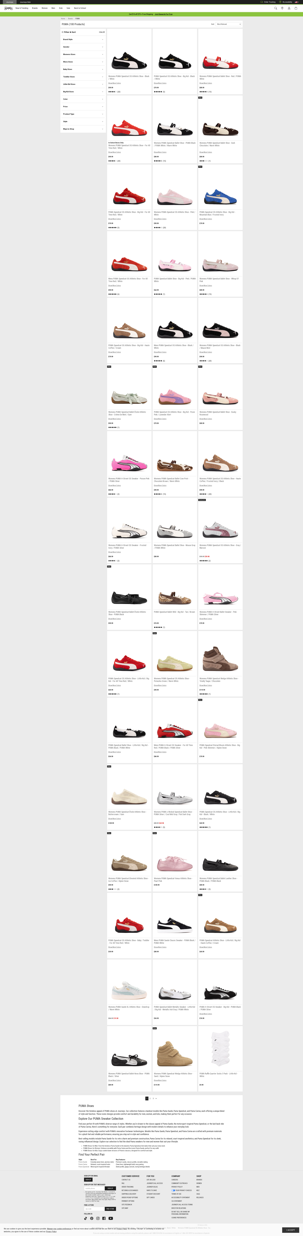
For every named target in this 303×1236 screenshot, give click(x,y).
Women (199, 1183)
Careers (175, 1180)
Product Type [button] (68, 114)
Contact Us (126, 1180)
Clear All (102, 32)
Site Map (125, 1208)
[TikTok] (86, 1218)
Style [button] (65, 121)
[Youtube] (112, 1218)
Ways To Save (152, 1190)
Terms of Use (176, 1194)
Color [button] (65, 99)
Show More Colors (114, 83)
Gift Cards (151, 1197)
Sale (198, 1194)
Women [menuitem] (45, 8)
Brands (199, 1180)
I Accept (290, 1230)
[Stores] (282, 8)
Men (197, 1187)
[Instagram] (98, 1218)
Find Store (110, 1209)
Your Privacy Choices (184, 1190)
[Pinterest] (92, 1218)
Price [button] (65, 107)
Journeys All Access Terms (182, 1205)
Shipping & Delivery (129, 1194)
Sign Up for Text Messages (94, 1185)
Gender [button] (66, 47)
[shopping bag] (296, 8)
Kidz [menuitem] (61, 8)
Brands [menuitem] (35, 8)
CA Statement (177, 1201)
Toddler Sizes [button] (69, 77)
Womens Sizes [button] (69, 54)
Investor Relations (179, 1208)
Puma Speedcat (84, 1167)
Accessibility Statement (181, 1197)
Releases (200, 1197)
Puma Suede (83, 1162)
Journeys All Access (155, 1183)
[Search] (276, 8)
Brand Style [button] (68, 39)
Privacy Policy (177, 1187)
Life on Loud (151, 1180)
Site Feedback (127, 1205)
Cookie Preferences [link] (179, 1218)
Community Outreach (179, 1183)
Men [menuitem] (53, 8)
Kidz (198, 1190)
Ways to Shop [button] (68, 129)
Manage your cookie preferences (59, 1229)
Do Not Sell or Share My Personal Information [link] (181, 1213)
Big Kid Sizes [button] (68, 92)
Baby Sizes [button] (67, 69)
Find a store (89, 1205)
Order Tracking (269, 2)
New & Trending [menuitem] (22, 8)
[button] (297, 2)
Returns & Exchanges (130, 1190)
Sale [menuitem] (68, 8)
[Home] (8, 8)
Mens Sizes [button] (68, 62)
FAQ (123, 1183)
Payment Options (128, 1201)
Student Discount (153, 1194)
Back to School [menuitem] (80, 8)
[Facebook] (104, 1218)
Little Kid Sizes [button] (69, 84)
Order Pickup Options (130, 1197)
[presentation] (22, 8)
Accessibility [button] (287, 2)
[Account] (289, 8)
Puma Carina (83, 1164)
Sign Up (88, 1180)
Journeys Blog (152, 1187)
